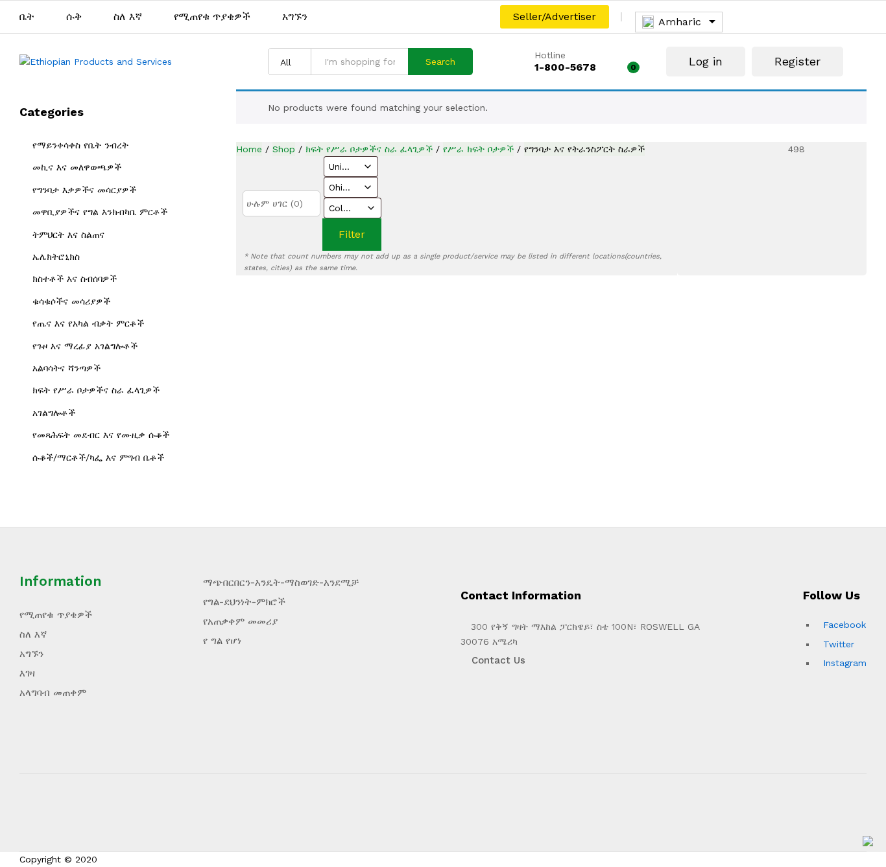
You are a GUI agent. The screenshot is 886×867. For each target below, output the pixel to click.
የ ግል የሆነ (222, 641)
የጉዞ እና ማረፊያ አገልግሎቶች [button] (85, 346)
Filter (352, 234)
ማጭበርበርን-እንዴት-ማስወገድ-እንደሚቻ (281, 582)
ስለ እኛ (128, 17)
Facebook (844, 624)
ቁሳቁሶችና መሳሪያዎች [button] (71, 301)
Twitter (838, 644)
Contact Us (496, 660)
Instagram (845, 663)
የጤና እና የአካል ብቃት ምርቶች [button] (88, 323)
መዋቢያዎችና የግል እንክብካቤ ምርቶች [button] (99, 212)
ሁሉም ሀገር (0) (274, 203)
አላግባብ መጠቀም (52, 693)
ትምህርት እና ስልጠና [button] (68, 234)
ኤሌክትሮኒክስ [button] (56, 256)
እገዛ (27, 673)
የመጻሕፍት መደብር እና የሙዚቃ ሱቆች (100, 435)
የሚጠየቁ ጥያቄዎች (212, 17)
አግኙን (294, 17)
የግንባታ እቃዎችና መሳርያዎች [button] (84, 190)
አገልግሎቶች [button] (53, 413)
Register (797, 61)
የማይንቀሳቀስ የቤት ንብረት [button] (80, 145)
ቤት (26, 17)
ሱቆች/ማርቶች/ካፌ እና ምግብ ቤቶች (98, 457)
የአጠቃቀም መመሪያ (240, 621)
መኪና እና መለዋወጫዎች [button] (76, 167)
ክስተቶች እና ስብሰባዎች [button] (74, 278)
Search (440, 61)
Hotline (550, 55)
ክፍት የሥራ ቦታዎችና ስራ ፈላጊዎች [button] (96, 390)
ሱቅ (74, 17)
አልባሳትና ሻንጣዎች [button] (66, 368)
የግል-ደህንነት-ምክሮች (244, 602)
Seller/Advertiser (554, 16)
